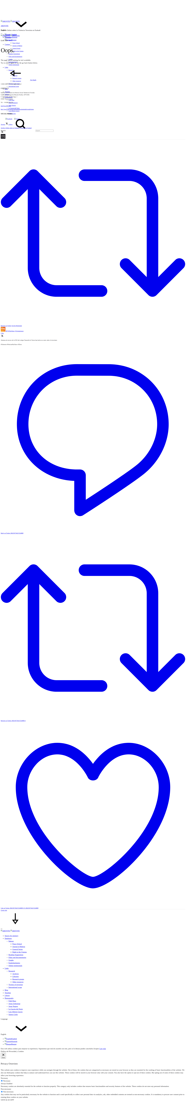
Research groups (18, 979)
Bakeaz (10, 40)
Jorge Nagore (12, 105)
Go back (33, 80)
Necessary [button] (4, 1078)
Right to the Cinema (17, 51)
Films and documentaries (15, 56)
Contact (7, 44)
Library (7, 995)
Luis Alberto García (14, 111)
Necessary (6, 1081)
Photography (9, 998)
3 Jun (2, 333)
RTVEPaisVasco (10, 331)
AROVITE (4, 26)
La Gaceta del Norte (14, 108)
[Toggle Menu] (1, 33)
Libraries (15, 976)
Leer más (102, 1049)
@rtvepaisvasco (19, 331)
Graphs (11, 960)
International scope (14, 86)
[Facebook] (9, 119)
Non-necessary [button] (6, 1089)
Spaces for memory (11, 936)
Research (12, 971)
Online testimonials (14, 64)
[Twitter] (16, 119)
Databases (8, 37)
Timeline (8, 993)
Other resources (17, 982)
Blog (6, 990)
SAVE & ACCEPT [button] (7, 1100)
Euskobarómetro (14, 963)
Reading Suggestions (16, 955)
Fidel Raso (12, 1001)
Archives (15, 974)
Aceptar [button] (96, 1049)
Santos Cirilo (13, 1014)
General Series (16, 48)
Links (7, 968)
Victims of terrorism (16, 985)
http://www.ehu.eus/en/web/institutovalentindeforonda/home (17, 109)
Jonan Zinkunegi (13, 102)
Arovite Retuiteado (17, 325)
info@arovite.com (6, 106)
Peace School (16, 43)
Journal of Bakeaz (17, 45)
